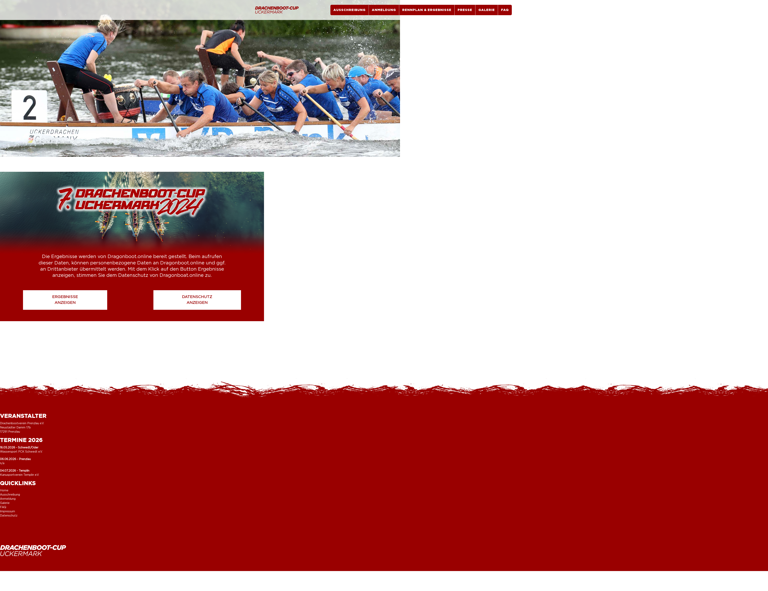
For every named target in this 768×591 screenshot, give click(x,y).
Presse (465, 10)
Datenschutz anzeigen (197, 300)
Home (4, 490)
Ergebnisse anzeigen (65, 300)
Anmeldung (384, 10)
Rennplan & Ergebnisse (426, 10)
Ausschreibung (349, 10)
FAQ (505, 10)
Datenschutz (8, 515)
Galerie (486, 10)
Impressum (7, 511)
